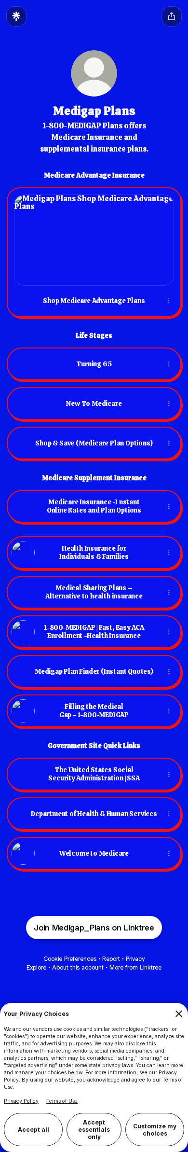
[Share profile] (171, 16)
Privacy (135, 959)
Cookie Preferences (69, 959)
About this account (78, 967)
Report (111, 959)
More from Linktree (135, 967)
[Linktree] (16, 16)
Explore (36, 967)
